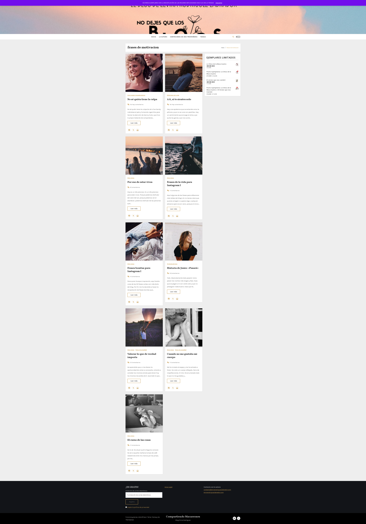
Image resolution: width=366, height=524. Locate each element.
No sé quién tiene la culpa (142, 99)
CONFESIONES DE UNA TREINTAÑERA (183, 37)
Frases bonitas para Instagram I (138, 269)
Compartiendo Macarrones (183, 517)
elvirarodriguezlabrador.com (214, 492)
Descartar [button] (219, 3)
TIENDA (203, 37)
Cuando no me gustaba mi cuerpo (182, 355)
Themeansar (130, 520)
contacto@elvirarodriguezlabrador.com (217, 490)
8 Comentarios (135, 187)
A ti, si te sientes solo (179, 99)
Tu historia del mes (172, 264)
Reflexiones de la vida (173, 95)
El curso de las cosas (139, 440)
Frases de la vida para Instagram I (179, 183)
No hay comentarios (136, 104)
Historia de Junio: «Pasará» (183, 268)
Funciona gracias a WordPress (136, 517)
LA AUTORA (163, 37)
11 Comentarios (175, 190)
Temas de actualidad (141, 350)
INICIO (153, 37)
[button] (233, 36)
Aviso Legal (168, 487)
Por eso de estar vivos (139, 182)
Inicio (222, 47)
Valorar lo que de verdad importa (141, 355)
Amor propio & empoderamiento (136, 95)
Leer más (134, 123)
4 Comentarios (135, 276)
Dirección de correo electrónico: (136, 491)
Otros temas (130, 178)
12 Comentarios (135, 362)
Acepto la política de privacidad (138, 507)
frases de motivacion (232, 47)
